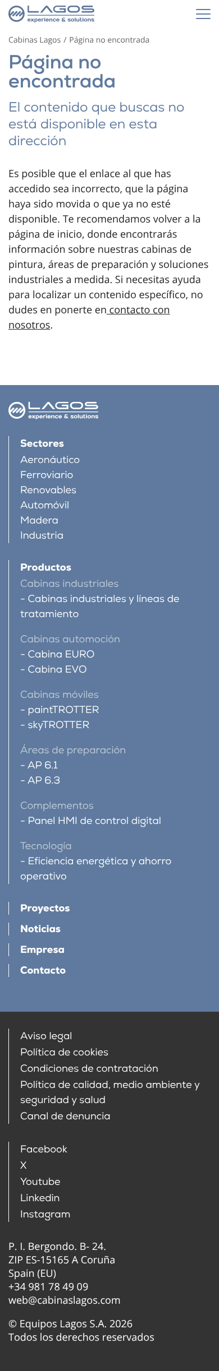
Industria (41, 535)
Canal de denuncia (65, 1116)
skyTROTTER (58, 725)
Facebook (43, 1149)
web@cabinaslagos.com (64, 1300)
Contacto (43, 970)
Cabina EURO (61, 654)
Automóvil (44, 505)
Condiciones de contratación (89, 1068)
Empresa (42, 949)
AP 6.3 (44, 780)
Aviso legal (46, 1036)
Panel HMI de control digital (94, 820)
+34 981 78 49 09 (48, 1287)
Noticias (40, 929)
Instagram (45, 1214)
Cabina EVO (57, 669)
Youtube (40, 1181)
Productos (45, 567)
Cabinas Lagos (34, 40)
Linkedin (40, 1198)
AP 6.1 (43, 765)
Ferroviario (46, 475)
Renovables (48, 490)
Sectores (42, 443)
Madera (39, 520)
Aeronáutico (50, 459)
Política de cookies (64, 1052)
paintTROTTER (63, 709)
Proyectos (45, 908)
